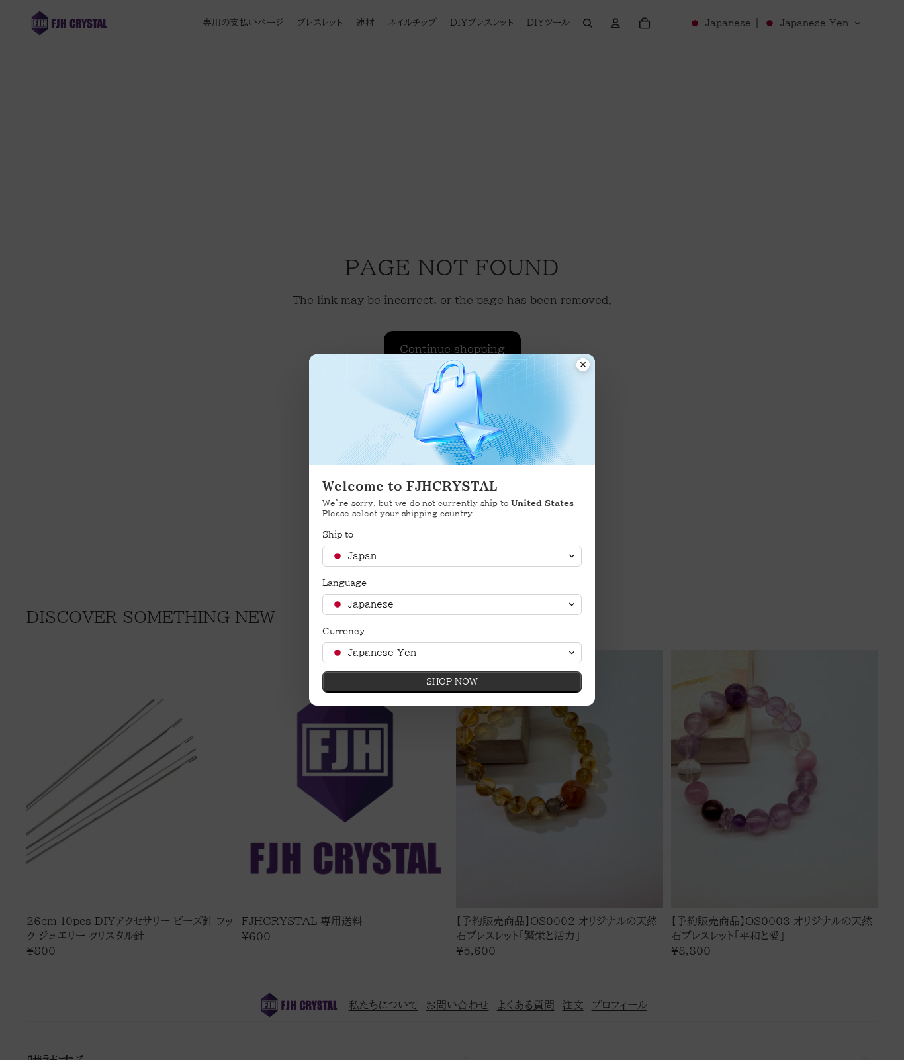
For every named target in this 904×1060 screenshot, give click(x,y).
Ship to (337, 534)
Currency (343, 631)
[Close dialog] (583, 366)
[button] (452, 556)
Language (344, 583)
